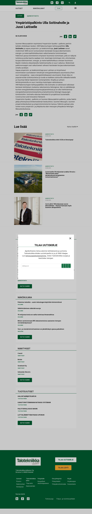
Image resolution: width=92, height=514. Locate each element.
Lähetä (66, 266)
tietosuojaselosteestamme (35, 256)
